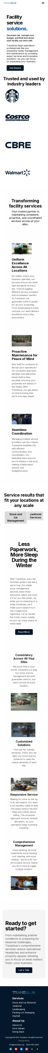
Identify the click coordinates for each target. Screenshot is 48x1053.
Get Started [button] (15, 68)
